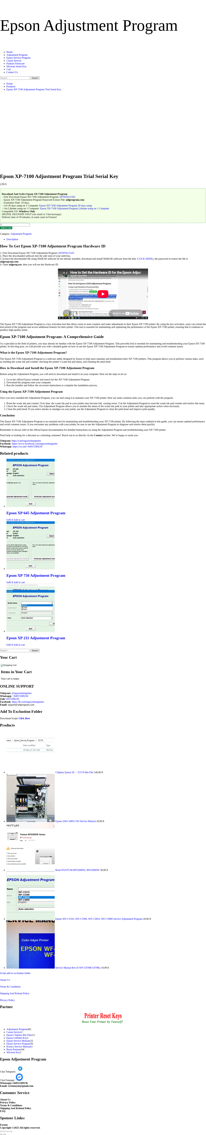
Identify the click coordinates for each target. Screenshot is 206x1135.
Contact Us (12, 72)
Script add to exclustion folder (15, 973)
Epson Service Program (18, 57)
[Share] (7, 1131)
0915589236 (12, 699)
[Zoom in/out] (1, 1131)
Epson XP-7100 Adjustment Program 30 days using (65, 205)
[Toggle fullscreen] (4, 1131)
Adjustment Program (17, 54)
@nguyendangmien (22, 693)
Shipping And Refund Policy (14, 993)
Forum (4, 1124)
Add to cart (6, 228)
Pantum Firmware (15, 63)
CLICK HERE (145, 258)
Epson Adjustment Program (89, 25)
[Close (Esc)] (11, 1131)
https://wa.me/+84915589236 (27, 446)
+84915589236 (20, 696)
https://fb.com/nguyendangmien (28, 701)
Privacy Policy (7, 1000)
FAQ (2, 1111)
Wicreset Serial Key (16, 66)
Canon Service (13, 60)
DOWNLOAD (67, 197)
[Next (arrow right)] (4, 1134)
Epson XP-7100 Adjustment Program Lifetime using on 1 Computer (74, 208)
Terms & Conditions (10, 986)
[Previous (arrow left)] (1, 1134)
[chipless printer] (103, 1023)
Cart (8, 69)
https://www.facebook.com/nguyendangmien (34, 443)
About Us (5, 980)
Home (9, 52)
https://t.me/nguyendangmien (26, 440)
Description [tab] (12, 239)
